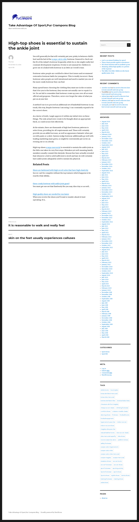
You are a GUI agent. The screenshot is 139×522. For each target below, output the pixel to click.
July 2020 (105, 277)
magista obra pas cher (108, 429)
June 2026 (105, 126)
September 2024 (107, 171)
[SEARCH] (129, 45)
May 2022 (105, 230)
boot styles (114, 390)
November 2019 (107, 294)
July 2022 (105, 226)
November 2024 (107, 166)
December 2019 (107, 292)
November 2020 (107, 269)
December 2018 (107, 318)
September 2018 (107, 324)
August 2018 (106, 326)
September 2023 (107, 196)
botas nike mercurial (107, 397)
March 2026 (106, 132)
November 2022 (107, 218)
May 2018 (105, 333)
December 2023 (107, 190)
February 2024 (107, 186)
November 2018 (107, 320)
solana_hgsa (106, 96)
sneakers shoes (106, 461)
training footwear (106, 479)
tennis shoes (125, 475)
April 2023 (105, 207)
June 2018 (105, 331)
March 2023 (106, 209)
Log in (104, 368)
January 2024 (106, 188)
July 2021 (105, 252)
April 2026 (105, 130)
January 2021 (106, 264)
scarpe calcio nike (59, 59)
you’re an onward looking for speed (114, 60)
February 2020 (107, 288)
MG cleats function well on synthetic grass (116, 64)
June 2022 (105, 228)
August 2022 (106, 224)
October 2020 (106, 271)
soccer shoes (118, 464)
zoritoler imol (106, 88)
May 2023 (105, 205)
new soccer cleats (123, 432)
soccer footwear (106, 464)
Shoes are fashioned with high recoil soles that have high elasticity (60, 170)
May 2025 (105, 153)
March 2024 (106, 183)
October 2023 (106, 194)
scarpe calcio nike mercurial (110, 454)
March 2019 (105, 311)
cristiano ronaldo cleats (120, 411)
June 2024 (105, 177)
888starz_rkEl (106, 100)
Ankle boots (105, 390)
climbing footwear (122, 408)
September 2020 (107, 273)
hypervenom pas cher (108, 422)
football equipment (107, 418)
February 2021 (106, 262)
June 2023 (105, 203)
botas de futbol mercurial (109, 393)
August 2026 (106, 121)
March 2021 (105, 260)
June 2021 (105, 254)
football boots (124, 415)
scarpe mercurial (53, 147)
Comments (107, 373)
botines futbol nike (123, 400)
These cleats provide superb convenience (115, 62)
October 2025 (106, 143)
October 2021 (106, 245)
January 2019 (106, 316)
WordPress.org (107, 375)
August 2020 (106, 275)
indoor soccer (122, 422)
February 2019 (106, 314)
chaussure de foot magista (109, 404)
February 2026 (106, 134)
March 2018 (105, 337)
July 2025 (105, 149)
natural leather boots (107, 432)
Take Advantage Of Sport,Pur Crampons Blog (41, 25)
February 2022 (106, 237)
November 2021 (107, 243)
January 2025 (106, 162)
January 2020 (106, 290)
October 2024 (106, 168)
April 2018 (105, 335)
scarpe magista (106, 457)
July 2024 (105, 175)
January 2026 (106, 136)
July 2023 (105, 200)
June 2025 (105, 151)
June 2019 (105, 305)
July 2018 (105, 329)
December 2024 (107, 164)
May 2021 (105, 256)
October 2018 (106, 322)
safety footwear (106, 443)
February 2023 (106, 211)
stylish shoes (115, 475)
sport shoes (117, 472)
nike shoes (121, 436)
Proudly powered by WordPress (51, 512)
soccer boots (117, 461)
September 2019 (107, 299)
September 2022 (107, 222)
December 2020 (107, 267)
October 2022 (106, 220)
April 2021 (105, 258)
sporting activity (118, 468)
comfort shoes (105, 411)
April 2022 (105, 232)
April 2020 (105, 284)
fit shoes (115, 415)
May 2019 (105, 307)
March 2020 (106, 286)
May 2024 (105, 179)
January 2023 (106, 213)
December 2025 (107, 139)
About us (104, 498)
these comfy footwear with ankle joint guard (51, 184)
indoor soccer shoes (107, 425)
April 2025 (105, 156)
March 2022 (106, 235)
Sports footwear (106, 472)
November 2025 (107, 141)
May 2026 (105, 128)
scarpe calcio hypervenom (109, 447)
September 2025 (107, 145)
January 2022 (106, 239)
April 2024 (105, 181)
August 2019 (106, 301)
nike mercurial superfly (108, 436)
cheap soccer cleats (107, 408)
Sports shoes (105, 475)
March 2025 (105, 158)
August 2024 (106, 173)
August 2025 (106, 147)
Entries (105, 371)
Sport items (105, 352)
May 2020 (105, 282)
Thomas (11, 62)
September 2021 (107, 247)
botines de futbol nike (108, 400)
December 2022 (107, 215)
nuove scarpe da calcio (108, 440)
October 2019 (106, 296)
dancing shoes (105, 415)
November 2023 (107, 192)
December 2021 (107, 241)
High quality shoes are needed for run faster (51, 194)
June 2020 (105, 279)
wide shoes (104, 482)
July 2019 (104, 303)
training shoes (118, 479)
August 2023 (106, 198)
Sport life (11, 67)
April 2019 (105, 309)
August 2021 (106, 250)
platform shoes (123, 440)
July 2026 (105, 124)
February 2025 (106, 160)
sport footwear (106, 468)
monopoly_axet (107, 105)
